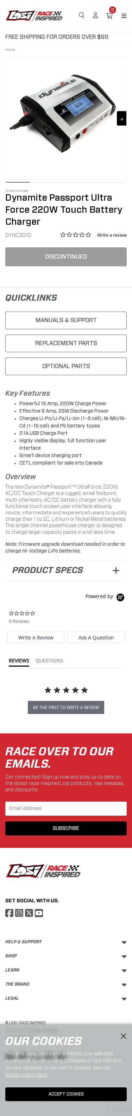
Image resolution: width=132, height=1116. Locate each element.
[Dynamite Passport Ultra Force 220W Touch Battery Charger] (66, 113)
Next (121, 118)
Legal (12, 998)
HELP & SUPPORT (23, 942)
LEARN (12, 970)
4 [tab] (90, 184)
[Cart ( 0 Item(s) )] (109, 16)
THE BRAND (17, 984)
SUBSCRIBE (66, 828)
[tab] (35, 637)
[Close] (123, 1036)
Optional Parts (66, 366)
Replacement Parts (66, 343)
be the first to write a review (66, 707)
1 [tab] (18, 184)
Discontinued (66, 257)
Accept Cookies (66, 1094)
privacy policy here (26, 1074)
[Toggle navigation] (120, 15)
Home (10, 49)
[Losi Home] (34, 15)
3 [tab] (66, 184)
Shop (11, 956)
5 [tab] (114, 184)
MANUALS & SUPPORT (66, 320)
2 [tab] (42, 184)
